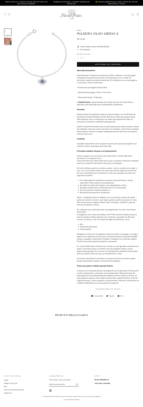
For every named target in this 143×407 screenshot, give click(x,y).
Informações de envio (108, 289)
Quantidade (83, 54)
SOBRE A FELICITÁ (10, 383)
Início (79, 30)
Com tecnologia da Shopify (71, 399)
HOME (6, 380)
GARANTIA (8, 393)
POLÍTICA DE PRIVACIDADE (14, 390)
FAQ (5, 386)
